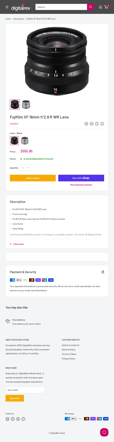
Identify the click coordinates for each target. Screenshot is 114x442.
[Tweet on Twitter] (97, 123)
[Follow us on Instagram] (18, 419)
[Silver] (24, 140)
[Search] (90, 7)
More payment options (81, 184)
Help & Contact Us (70, 345)
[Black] (14, 140)
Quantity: (14, 167)
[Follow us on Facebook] (7, 419)
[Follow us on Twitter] (13, 419)
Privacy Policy (68, 358)
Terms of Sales (69, 354)
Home (8, 19)
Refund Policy (68, 349)
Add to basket (32, 178)
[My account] (100, 6)
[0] (106, 7)
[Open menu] (7, 7)
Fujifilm (14, 124)
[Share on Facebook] (86, 123)
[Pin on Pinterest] (92, 123)
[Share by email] (102, 123)
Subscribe (15, 398)
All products (18, 19)
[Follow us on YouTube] (23, 419)
